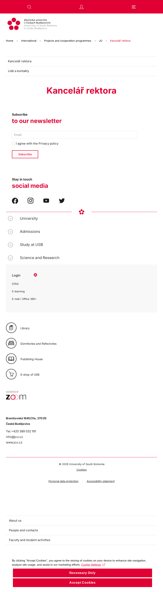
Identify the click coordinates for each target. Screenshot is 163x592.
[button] (29, 7)
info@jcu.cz (14, 437)
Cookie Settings (91, 564)
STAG (15, 283)
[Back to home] (81, 24)
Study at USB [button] (31, 244)
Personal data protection (64, 481)
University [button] (29, 218)
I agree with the (36, 143)
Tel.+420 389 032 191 (21, 431)
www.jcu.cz (14, 442)
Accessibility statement (101, 481)
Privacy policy (48, 143)
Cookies (82, 469)
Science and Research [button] (39, 257)
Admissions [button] (30, 231)
